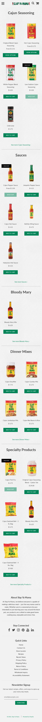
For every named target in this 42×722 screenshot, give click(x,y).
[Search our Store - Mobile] (33, 3)
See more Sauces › (21, 282)
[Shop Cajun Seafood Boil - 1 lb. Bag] (10, 509)
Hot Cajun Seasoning (31, 43)
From (10, 49)
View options (9, 55)
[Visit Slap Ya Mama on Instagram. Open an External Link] (18, 630)
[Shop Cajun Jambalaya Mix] (10, 408)
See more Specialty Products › (21, 584)
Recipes (21, 654)
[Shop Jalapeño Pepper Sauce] (31, 173)
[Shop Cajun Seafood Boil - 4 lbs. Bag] (10, 551)
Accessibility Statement (21, 675)
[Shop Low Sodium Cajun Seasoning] (31, 72)
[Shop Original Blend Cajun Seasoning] (10, 31)
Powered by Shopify (28, 716)
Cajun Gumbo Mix (31, 382)
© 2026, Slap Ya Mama (13, 716)
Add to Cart (9, 97)
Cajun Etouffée (10, 382)
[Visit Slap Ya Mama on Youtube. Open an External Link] (27, 630)
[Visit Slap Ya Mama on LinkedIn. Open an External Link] (32, 630)
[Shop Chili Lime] (10, 114)
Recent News (21, 657)
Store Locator (21, 651)
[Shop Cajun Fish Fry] (10, 468)
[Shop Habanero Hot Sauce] (10, 251)
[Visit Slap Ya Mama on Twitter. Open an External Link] (13, 630)
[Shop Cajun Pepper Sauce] (10, 173)
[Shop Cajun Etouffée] (10, 370)
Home (21, 645)
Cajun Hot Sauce (10, 224)
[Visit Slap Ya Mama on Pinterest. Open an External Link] (23, 630)
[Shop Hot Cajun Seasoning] (31, 31)
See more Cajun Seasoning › (21, 145)
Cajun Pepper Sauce (10, 185)
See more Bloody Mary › (21, 341)
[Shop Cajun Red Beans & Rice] (31, 408)
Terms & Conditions (21, 669)
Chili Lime (10, 126)
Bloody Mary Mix (10, 322)
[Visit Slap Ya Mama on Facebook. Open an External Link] (9, 630)
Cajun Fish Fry (10, 480)
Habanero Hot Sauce (10, 263)
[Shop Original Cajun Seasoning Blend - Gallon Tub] (31, 468)
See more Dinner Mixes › (21, 439)
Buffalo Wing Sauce (31, 224)
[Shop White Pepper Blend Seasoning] (10, 72)
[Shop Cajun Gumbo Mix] (31, 370)
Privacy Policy (21, 660)
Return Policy (21, 666)
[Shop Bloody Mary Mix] (10, 310)
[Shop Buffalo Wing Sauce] (31, 212)
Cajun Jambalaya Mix (10, 420)
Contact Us (21, 648)
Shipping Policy (21, 663)
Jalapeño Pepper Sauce (31, 185)
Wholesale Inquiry (21, 672)
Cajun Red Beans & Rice (31, 420)
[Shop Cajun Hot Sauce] (10, 212)
